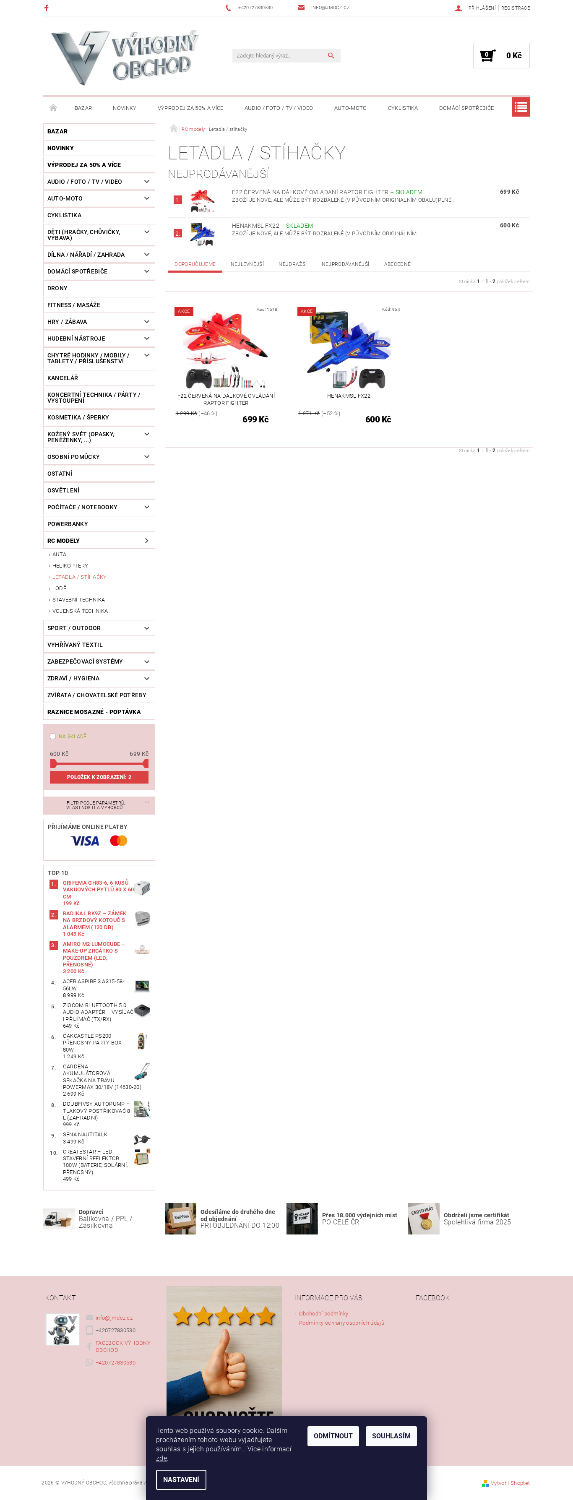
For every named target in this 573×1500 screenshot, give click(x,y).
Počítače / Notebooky (82, 507)
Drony (57, 288)
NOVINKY (124, 108)
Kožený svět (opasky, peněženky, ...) (80, 437)
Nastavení (181, 1480)
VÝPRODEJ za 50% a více (191, 108)
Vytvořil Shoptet (510, 1483)
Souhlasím (391, 1436)
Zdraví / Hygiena (73, 678)
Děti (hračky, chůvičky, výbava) (83, 235)
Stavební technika (78, 599)
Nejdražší (293, 264)
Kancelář (62, 378)
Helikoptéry (70, 565)
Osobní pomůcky (73, 456)
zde (161, 1458)
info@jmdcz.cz (114, 1318)
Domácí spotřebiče (466, 108)
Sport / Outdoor (74, 628)
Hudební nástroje (76, 338)
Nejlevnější (247, 264)
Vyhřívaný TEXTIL (75, 644)
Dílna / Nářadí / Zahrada (86, 254)
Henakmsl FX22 (272, 225)
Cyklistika (403, 108)
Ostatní (59, 473)
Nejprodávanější (346, 264)
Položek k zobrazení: (99, 777)
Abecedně (397, 264)
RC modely (63, 540)
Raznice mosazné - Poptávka (94, 711)
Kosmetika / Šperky (78, 417)
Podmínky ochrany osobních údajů (341, 1323)
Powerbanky (67, 524)
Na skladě (73, 737)
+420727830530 (115, 1362)
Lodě (59, 588)
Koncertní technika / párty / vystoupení (94, 397)
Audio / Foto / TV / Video (279, 108)
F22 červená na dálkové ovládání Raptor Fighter (327, 192)
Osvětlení (63, 490)
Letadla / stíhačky (79, 577)
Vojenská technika (80, 611)
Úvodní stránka (53, 108)
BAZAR (83, 108)
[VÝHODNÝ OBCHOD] (125, 60)
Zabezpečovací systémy (85, 661)
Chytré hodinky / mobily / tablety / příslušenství (88, 358)
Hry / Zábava (67, 321)
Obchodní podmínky (323, 1313)
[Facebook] (47, 7)
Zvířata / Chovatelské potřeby (96, 695)
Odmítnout (333, 1436)
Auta (59, 554)
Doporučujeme (195, 264)
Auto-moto (350, 108)
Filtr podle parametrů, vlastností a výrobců (95, 805)
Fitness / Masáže (73, 305)
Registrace (515, 8)
